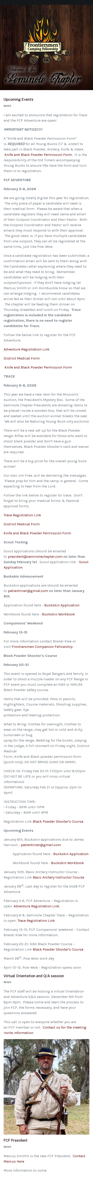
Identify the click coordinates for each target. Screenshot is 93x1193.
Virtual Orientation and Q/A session (34, 976)
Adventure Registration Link (26, 349)
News (7, 105)
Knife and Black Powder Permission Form (38, 155)
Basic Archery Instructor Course (58, 877)
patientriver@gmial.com (28, 591)
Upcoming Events (18, 99)
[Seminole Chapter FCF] (43, 34)
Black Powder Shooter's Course (58, 821)
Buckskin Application (62, 605)
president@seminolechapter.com (35, 556)
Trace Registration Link (22, 515)
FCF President (16, 1140)
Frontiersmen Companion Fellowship (42, 646)
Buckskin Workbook (58, 614)
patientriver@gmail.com (41, 845)
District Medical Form (22, 358)
